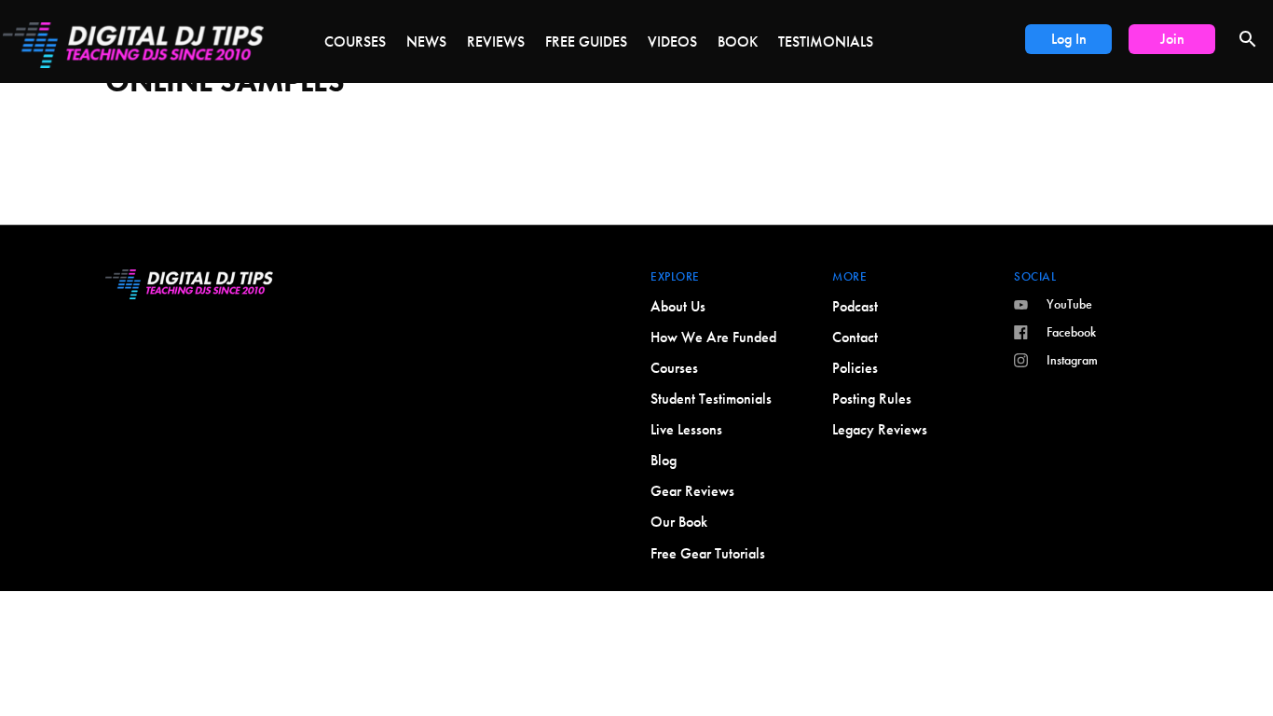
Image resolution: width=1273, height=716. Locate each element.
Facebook (1071, 332)
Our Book (678, 521)
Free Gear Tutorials (707, 553)
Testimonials (825, 41)
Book (738, 41)
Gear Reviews (692, 491)
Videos (672, 41)
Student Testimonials (711, 398)
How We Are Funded (713, 337)
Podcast (855, 306)
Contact (855, 337)
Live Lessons (686, 429)
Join (1172, 38)
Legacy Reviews (879, 429)
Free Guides (586, 41)
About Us (677, 306)
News (426, 41)
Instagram (1072, 359)
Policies (855, 368)
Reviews (496, 41)
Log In (1069, 38)
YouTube (1069, 304)
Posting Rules (871, 398)
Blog (663, 460)
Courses (355, 41)
